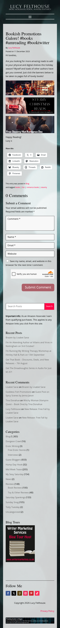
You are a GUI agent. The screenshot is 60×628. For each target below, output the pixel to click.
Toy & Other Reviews (18, 493)
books (17, 187)
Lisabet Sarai (12, 387)
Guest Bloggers (13, 460)
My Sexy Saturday (14, 474)
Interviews (13, 455)
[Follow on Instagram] (25, 593)
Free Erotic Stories (17, 450)
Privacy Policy (47, 611)
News (8, 479)
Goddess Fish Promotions (18, 392)
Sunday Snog (12, 502)
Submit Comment (38, 287)
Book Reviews (15, 488)
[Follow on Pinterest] (31, 593)
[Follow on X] (14, 593)
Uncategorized (13, 512)
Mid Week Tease (14, 469)
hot (23, 187)
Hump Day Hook (14, 465)
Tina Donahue (13, 400)
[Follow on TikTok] (37, 593)
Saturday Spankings (15, 497)
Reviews (10, 484)
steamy (44, 187)
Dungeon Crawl (13, 441)
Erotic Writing (12, 446)
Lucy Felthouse (14, 48)
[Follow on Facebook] (8, 593)
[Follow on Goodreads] (19, 593)
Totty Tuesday (13, 507)
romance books (33, 187)
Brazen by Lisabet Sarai (17, 338)
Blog (27, 184)
